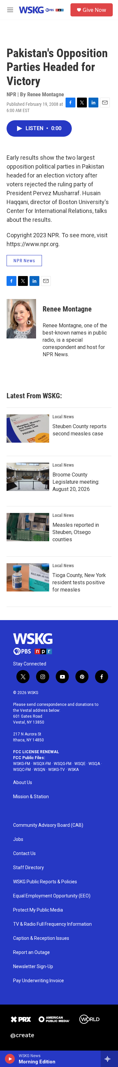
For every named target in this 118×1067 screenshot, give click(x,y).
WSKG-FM (21, 763)
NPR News (24, 260)
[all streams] (109, 1059)
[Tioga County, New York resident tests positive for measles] (28, 577)
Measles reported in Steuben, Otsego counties (75, 532)
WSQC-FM (22, 769)
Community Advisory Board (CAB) (48, 825)
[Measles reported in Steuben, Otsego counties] (28, 527)
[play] (10, 1058)
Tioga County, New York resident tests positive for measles (79, 582)
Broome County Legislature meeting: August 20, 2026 (75, 482)
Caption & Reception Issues (41, 938)
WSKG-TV (56, 769)
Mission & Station (31, 796)
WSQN (39, 769)
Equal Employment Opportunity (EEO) (51, 895)
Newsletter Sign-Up (33, 966)
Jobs (18, 839)
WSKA (73, 769)
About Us (22, 782)
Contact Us (24, 853)
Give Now (94, 10)
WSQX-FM (42, 763)
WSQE (80, 763)
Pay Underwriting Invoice (38, 980)
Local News (63, 416)
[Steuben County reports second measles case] (28, 428)
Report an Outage (31, 952)
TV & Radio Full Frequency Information (52, 924)
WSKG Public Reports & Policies (45, 881)
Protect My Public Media (38, 910)
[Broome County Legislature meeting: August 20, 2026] (28, 477)
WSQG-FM (62, 763)
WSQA (94, 763)
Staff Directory (28, 867)
